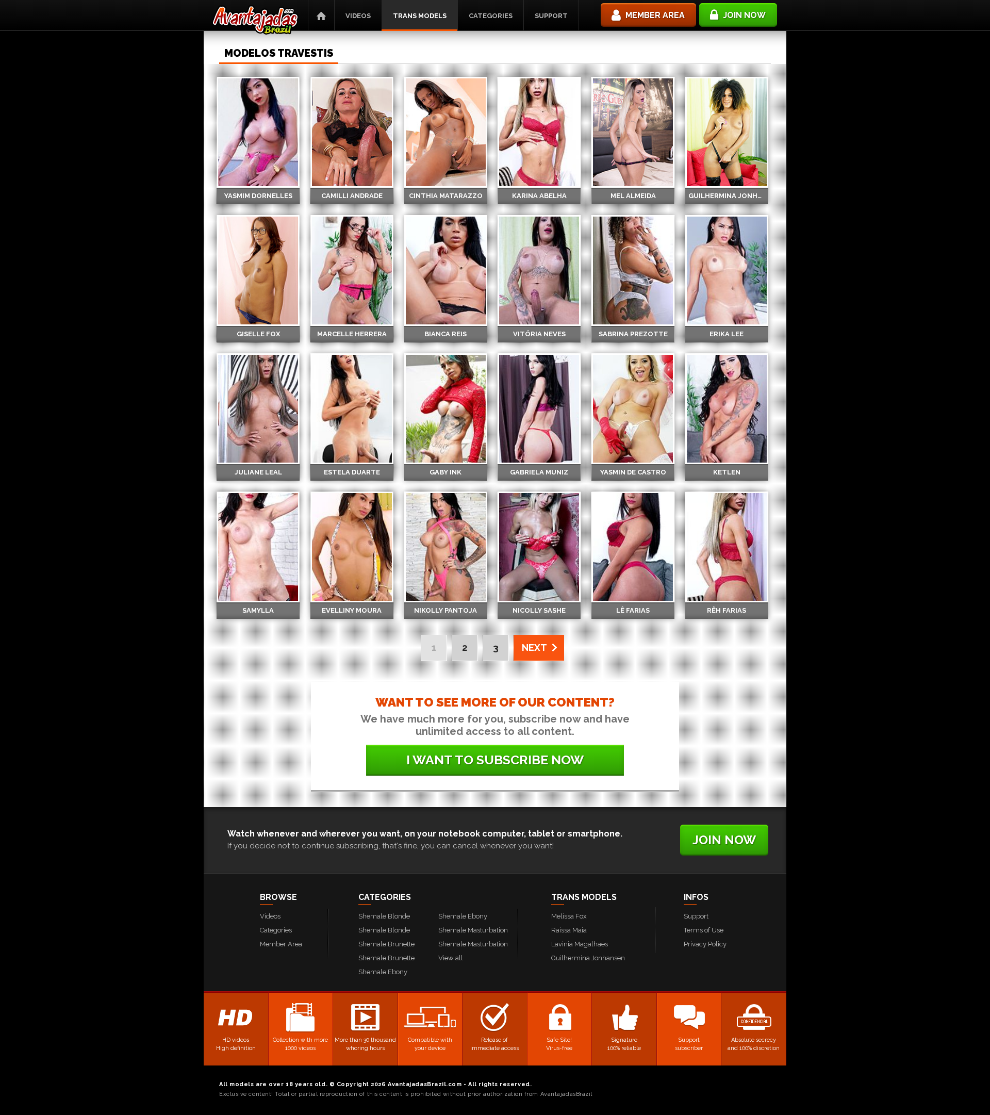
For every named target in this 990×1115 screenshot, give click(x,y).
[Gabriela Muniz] (539, 408)
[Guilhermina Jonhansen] (726, 132)
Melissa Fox (569, 916)
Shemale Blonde (384, 916)
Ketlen (726, 472)
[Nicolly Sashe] (539, 546)
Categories (491, 16)
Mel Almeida (633, 196)
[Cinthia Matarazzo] (445, 132)
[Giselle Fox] (258, 270)
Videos (358, 16)
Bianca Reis (445, 334)
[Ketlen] (726, 408)
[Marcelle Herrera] (351, 270)
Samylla (258, 610)
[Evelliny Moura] (351, 546)
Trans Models (420, 16)
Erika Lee (727, 334)
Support (551, 16)
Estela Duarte (352, 472)
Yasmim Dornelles (258, 196)
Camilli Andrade (352, 196)
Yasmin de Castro (633, 472)
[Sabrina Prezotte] (632, 270)
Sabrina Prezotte (633, 334)
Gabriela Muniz (539, 472)
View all (450, 958)
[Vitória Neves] (539, 270)
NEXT (534, 647)
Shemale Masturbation (473, 930)
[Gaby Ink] (445, 408)
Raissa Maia (569, 930)
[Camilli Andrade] (351, 132)
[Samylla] (258, 546)
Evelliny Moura (352, 610)
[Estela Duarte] (351, 408)
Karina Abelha (539, 196)
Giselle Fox (258, 334)
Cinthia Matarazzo (446, 196)
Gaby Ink (445, 472)
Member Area (281, 944)
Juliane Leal (258, 472)
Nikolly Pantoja (445, 610)
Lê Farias (633, 610)
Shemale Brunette (386, 944)
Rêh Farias (726, 610)
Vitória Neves (539, 334)
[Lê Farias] (632, 546)
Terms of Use (703, 930)
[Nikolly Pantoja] (445, 546)
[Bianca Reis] (445, 270)
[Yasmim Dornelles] (258, 132)
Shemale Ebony (382, 972)
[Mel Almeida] (632, 132)
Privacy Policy (705, 944)
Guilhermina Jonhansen (728, 196)
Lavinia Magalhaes (579, 944)
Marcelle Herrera (352, 334)
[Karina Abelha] (539, 132)
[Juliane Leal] (258, 408)
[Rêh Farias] (726, 546)
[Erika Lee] (726, 270)
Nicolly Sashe (539, 610)
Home (321, 15)
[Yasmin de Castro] (632, 408)
